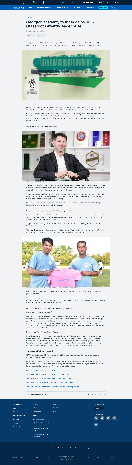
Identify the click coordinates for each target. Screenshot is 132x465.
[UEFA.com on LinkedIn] (114, 420)
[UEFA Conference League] (33, 2)
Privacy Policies (62, 448)
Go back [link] (30, 17)
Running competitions (19, 415)
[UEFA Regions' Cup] (63, 2)
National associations (19, 412)
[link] (30, 7)
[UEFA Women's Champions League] (53, 2)
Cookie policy (73, 448)
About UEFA (31, 36)
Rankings (35, 415)
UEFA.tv (35, 408)
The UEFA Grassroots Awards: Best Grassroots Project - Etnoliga (48, 374)
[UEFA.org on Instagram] (108, 420)
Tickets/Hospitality (38, 419)
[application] (66, 75)
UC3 (54, 412)
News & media (17, 427)
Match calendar (37, 412)
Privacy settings (85, 448)
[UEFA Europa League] (24, 2)
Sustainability (17, 423)
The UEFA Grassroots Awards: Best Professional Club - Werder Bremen (50, 382)
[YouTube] (96, 426)
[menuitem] (31, 7)
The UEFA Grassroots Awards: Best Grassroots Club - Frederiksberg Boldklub (52, 387)
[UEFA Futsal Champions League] (73, 2)
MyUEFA (55, 408)
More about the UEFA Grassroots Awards (40, 370)
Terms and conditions (49, 448)
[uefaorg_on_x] (96, 420)
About (14, 408)
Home (18, 8)
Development (16, 419)
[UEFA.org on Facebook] (102, 420)
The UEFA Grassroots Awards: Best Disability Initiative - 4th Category (50, 378)
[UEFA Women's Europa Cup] (43, 2)
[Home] (17, 404)
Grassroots (41, 36)
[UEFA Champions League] (14, 2)
